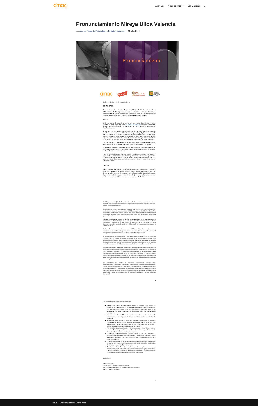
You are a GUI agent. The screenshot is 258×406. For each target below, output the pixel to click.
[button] (183, 5)
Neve (54, 403)
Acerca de (159, 6)
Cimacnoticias (194, 6)
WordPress (81, 403)
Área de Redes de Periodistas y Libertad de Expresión (102, 31)
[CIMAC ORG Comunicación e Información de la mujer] (60, 5)
